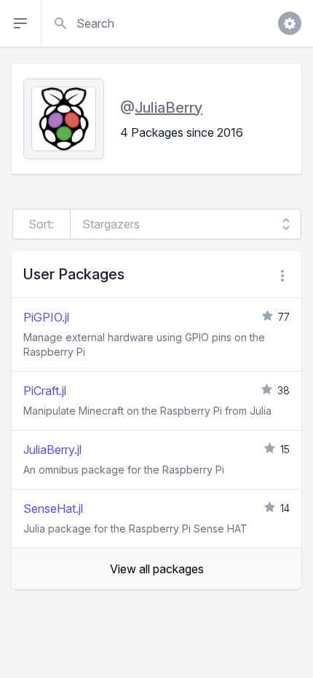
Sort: (41, 224)
